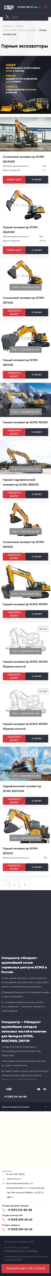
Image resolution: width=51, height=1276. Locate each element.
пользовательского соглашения (21, 1250)
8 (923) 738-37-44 (27, 7)
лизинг (37, 179)
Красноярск (39, 7)
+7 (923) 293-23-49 (20, 1219)
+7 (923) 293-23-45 (20, 1229)
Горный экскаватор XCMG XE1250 (25, 422)
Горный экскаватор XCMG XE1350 (25, 604)
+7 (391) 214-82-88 (15, 1096)
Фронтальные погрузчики (16, 1106)
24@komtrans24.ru (13, 1179)
